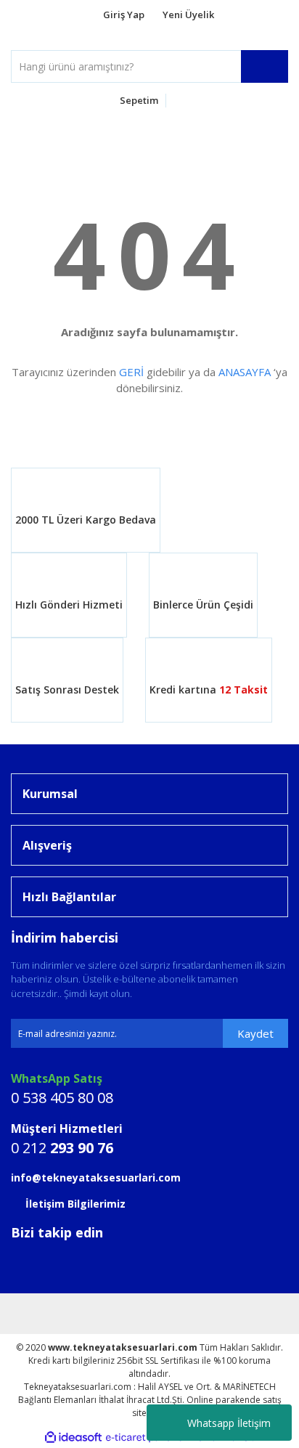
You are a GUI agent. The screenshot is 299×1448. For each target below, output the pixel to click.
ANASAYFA (244, 372)
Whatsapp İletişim (229, 1423)
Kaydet (255, 1033)
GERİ (131, 372)
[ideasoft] (73, 1437)
